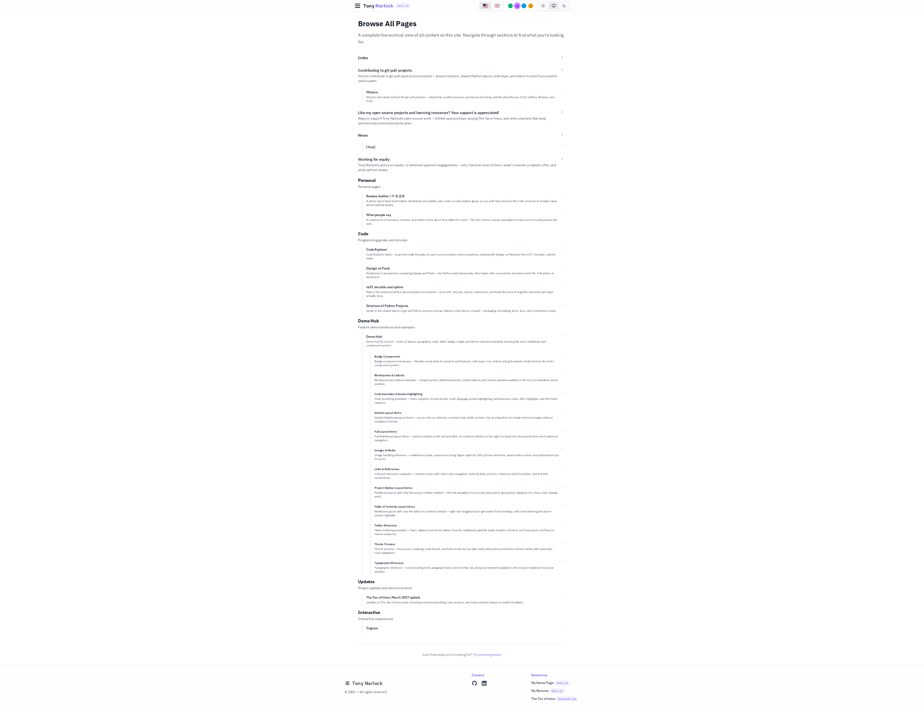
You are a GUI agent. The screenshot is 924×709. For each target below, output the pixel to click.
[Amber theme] (530, 5)
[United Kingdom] (497, 5)
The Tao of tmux (553, 698)
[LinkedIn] (484, 683)
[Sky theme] (523, 5)
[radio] (543, 5)
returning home (489, 654)
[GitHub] (474, 683)
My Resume (547, 691)
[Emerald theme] (510, 5)
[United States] (485, 5)
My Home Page (549, 683)
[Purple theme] (517, 5)
